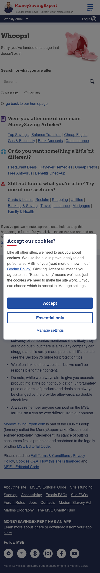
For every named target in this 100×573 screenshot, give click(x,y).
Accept (50, 303)
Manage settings (50, 330)
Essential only (50, 318)
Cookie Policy (18, 269)
